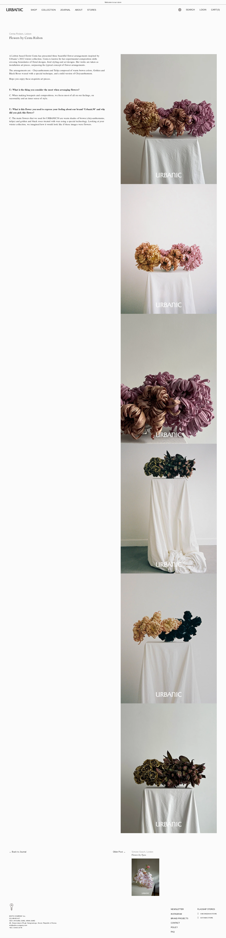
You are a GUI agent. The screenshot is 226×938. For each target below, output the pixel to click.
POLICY (174, 927)
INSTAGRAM (176, 914)
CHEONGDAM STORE (208, 914)
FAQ (172, 932)
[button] (34, 9)
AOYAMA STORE (206, 918)
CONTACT (175, 923)
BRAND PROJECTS (179, 918)
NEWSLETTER (177, 909)
